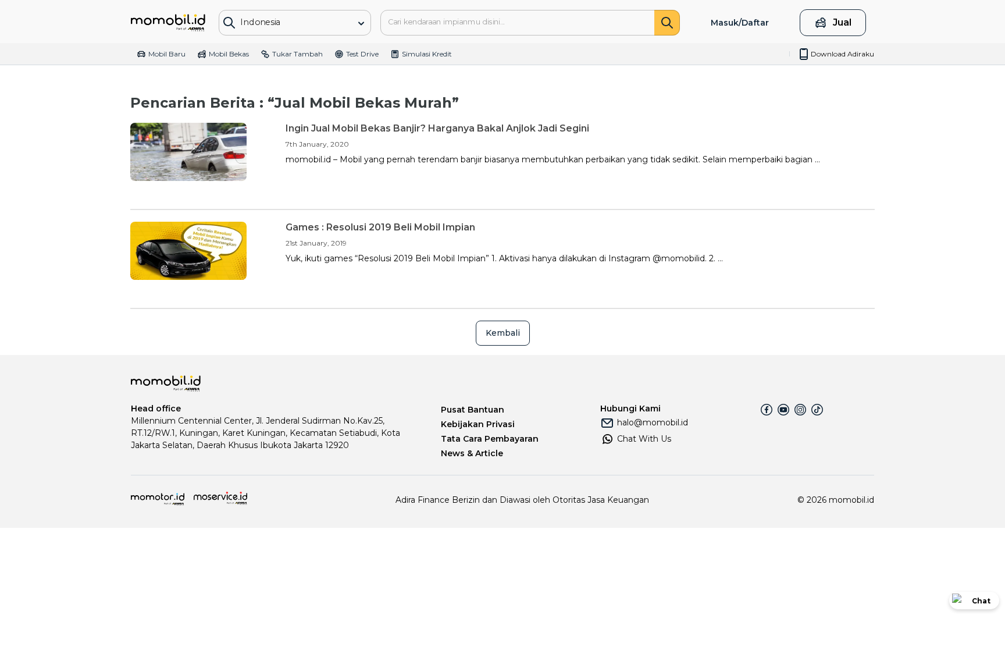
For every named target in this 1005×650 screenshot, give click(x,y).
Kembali (503, 333)
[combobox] (286, 21)
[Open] (361, 23)
